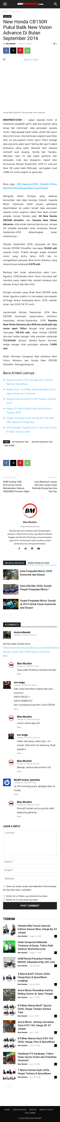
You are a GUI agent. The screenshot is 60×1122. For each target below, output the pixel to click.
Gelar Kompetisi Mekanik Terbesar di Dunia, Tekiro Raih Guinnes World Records (35, 945)
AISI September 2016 (20, 442)
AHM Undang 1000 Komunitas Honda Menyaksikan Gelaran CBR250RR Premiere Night (16, 486)
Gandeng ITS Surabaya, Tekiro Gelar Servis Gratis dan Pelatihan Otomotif (37, 1057)
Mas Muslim (11, 43)
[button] (5, 4)
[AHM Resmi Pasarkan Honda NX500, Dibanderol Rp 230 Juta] (9, 963)
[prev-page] (5, 615)
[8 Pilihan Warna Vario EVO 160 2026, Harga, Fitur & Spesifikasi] (9, 1043)
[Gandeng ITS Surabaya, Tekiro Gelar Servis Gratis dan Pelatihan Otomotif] (9, 1058)
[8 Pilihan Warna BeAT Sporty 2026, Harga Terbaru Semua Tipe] (9, 1010)
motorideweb (22, 632)
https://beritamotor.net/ (30, 526)
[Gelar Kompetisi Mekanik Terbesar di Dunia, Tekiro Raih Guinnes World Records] (9, 946)
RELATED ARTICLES (14, 563)
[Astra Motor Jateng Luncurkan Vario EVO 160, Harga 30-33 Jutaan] (9, 1026)
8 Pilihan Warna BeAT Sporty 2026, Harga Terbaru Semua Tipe (34, 1009)
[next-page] (10, 615)
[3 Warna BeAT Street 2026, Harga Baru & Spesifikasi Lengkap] (9, 978)
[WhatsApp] (27, 50)
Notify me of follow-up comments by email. (27, 896)
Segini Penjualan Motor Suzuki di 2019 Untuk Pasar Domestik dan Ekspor (38, 604)
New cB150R (9, 445)
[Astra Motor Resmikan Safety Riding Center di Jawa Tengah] (9, 995)
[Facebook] (6, 50)
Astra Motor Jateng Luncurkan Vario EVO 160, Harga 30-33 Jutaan (36, 1025)
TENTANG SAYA (19, 1109)
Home (5, 11)
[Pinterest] (20, 50)
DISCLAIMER (30, 1113)
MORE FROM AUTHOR (38, 563)
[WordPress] (33, 549)
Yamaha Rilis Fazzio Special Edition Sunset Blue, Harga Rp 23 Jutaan (37, 929)
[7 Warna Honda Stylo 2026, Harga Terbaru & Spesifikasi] (9, 1074)
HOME (7, 1109)
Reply (5, 656)
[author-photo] (30, 517)
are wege (19, 682)
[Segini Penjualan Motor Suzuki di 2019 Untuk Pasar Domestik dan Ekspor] (10, 604)
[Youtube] (39, 549)
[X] (13, 50)
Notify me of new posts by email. (22, 899)
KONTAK (32, 1109)
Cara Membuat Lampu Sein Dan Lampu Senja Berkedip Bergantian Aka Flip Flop (44, 486)
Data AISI (15, 11)
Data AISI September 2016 (42, 442)
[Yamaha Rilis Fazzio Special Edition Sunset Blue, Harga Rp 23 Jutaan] (9, 930)
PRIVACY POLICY (46, 1109)
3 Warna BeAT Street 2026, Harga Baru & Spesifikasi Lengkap (34, 977)
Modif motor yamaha (27, 780)
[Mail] (26, 549)
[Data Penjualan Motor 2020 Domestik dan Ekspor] (10, 574)
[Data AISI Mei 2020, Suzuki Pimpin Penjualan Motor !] (10, 589)
